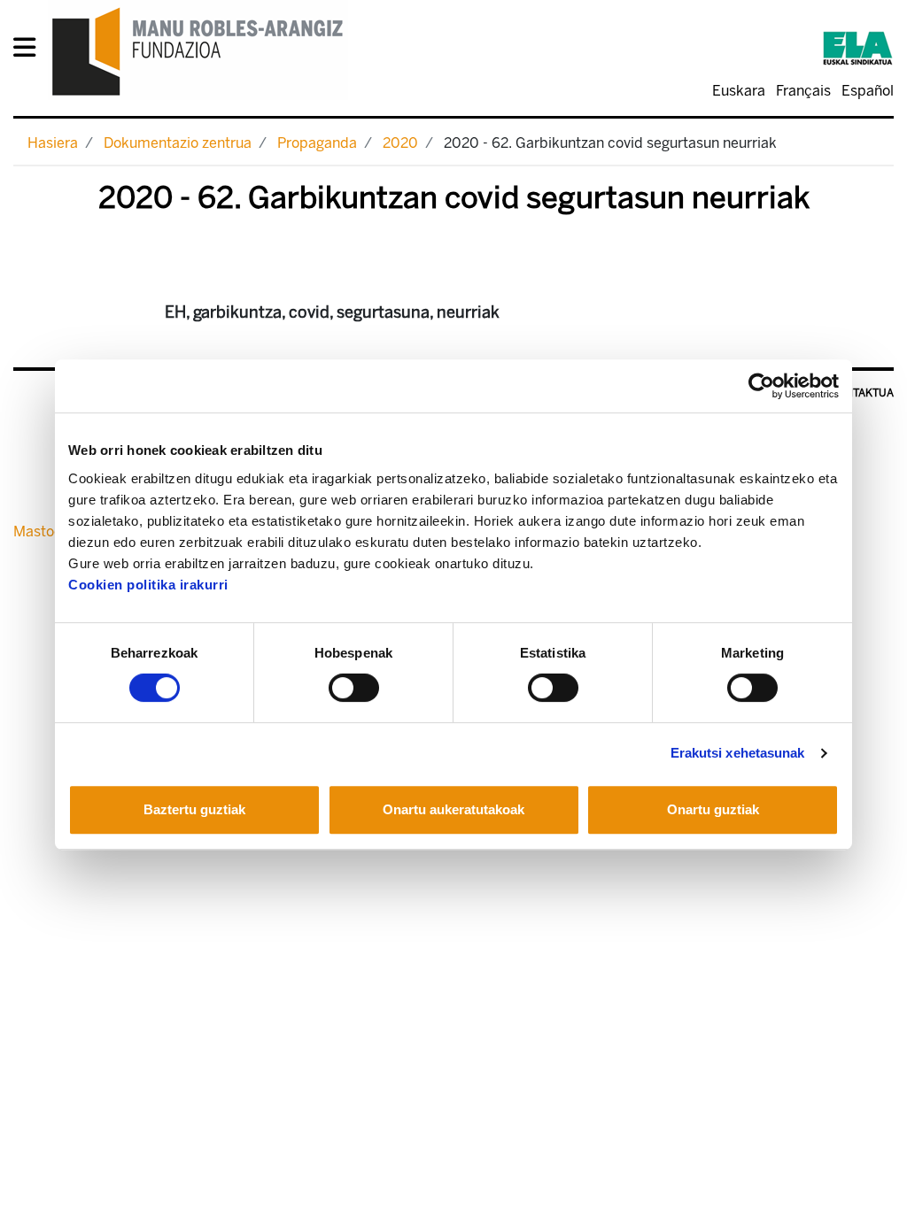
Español (867, 90)
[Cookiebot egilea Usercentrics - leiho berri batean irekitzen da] (761, 386)
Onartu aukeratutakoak (453, 809)
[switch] (354, 688)
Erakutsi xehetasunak (738, 752)
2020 (400, 143)
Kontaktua (862, 393)
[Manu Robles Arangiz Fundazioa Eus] (198, 51)
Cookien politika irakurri (148, 584)
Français (803, 90)
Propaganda (317, 143)
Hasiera (52, 143)
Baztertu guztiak (194, 809)
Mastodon (46, 531)
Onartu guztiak (713, 809)
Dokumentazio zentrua (178, 143)
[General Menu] (29, 51)
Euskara (738, 90)
